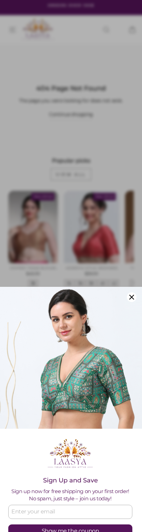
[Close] (131, 297)
